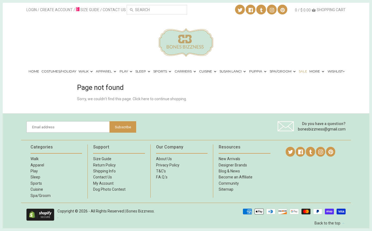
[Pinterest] (282, 10)
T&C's (161, 171)
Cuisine (206, 71)
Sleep (141, 71)
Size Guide (102, 159)
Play (124, 71)
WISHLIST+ (336, 71)
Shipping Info (104, 171)
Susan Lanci (230, 71)
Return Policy (104, 165)
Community (229, 183)
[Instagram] (272, 10)
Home (34, 71)
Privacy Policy (167, 165)
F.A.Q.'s (161, 177)
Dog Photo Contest (109, 189)
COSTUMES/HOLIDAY (58, 71)
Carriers (184, 71)
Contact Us (102, 177)
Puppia (256, 71)
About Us (164, 159)
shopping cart (320, 10)
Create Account (56, 10)
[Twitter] (240, 10)
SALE (303, 71)
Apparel (104, 71)
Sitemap (226, 189)
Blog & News (229, 171)
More (315, 71)
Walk (83, 71)
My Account (103, 183)
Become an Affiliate (235, 177)
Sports (160, 71)
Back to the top (328, 223)
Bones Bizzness (140, 211)
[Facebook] (250, 10)
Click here (141, 99)
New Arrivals (229, 159)
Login (31, 10)
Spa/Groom (281, 71)
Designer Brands (233, 165)
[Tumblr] (261, 10)
